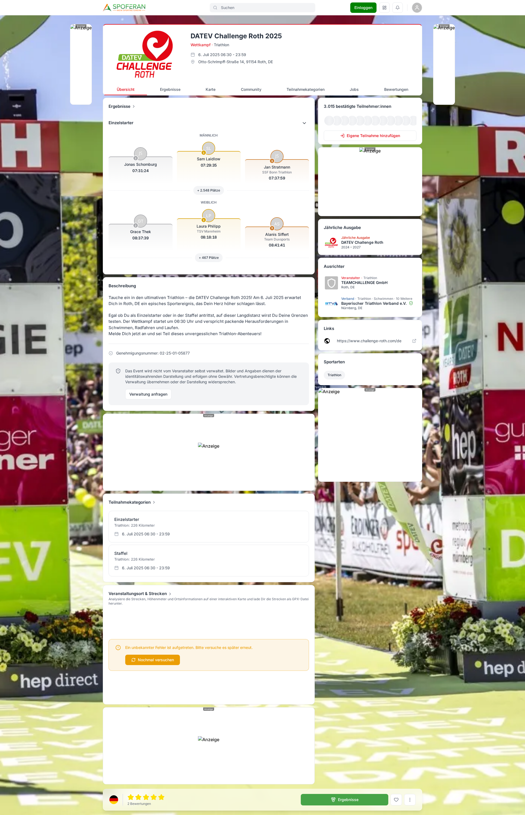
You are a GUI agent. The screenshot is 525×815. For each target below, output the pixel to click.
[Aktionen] (410, 799)
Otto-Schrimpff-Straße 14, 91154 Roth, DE (235, 61)
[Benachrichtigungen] (397, 7)
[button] (209, 123)
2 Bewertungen (139, 804)
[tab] (125, 89)
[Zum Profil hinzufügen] (396, 799)
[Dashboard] (384, 7)
